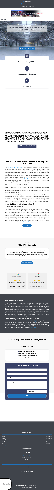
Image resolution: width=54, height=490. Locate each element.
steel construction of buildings (15, 167)
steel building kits (34, 321)
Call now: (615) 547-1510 (27, 48)
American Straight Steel (26, 222)
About (27, 225)
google (27, 475)
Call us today (33, 327)
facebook (24, 475)
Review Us (6, 484)
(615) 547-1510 (27, 1)
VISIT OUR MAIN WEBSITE (27, 146)
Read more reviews (27, 262)
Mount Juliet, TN (24, 179)
